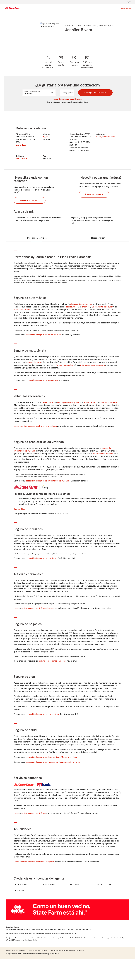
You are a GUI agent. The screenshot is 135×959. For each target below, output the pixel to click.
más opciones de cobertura (92, 365)
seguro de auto (34, 362)
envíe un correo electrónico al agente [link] (37, 608)
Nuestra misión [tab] (98, 238)
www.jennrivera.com (105, 137)
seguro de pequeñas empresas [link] (52, 661)
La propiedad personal (103, 454)
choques (86, 307)
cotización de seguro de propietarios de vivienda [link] (47, 481)
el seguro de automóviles (81, 304)
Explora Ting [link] (19, 509)
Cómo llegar (21, 145)
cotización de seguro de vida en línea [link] (42, 714)
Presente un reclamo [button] (29, 200)
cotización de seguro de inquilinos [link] (41, 558)
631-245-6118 (21, 159)
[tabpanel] (67, 143)
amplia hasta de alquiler (102, 307)
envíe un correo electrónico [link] (33, 813)
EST (87, 134)
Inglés (45, 137)
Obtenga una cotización (95, 92)
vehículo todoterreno (109, 402)
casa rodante (47, 402)
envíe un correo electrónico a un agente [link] (39, 426)
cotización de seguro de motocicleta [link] (42, 380)
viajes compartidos (22, 310)
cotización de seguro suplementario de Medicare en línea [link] (51, 757)
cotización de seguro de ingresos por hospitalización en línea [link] (53, 762)
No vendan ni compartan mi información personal (67, 950)
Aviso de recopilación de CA (38, 950)
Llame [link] (16, 426)
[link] (61, 62)
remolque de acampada (68, 402)
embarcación (89, 402)
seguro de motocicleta (63, 365)
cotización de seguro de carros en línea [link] (43, 335)
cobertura (70, 307)
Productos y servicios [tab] (37, 238)
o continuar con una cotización (68, 99)
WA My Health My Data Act (15, 950)
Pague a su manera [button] (94, 194)
